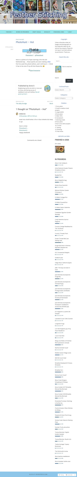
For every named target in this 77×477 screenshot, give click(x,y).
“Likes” (70, 32)
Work (50, 102)
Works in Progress (22, 32)
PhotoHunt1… (23, 128)
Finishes (9, 32)
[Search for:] (64, 61)
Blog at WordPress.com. (38, 474)
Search (57, 78)
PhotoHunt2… (23, 130)
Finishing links (59, 32)
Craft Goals (36, 32)
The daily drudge (21, 102)
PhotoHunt (20, 39)
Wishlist (47, 32)
